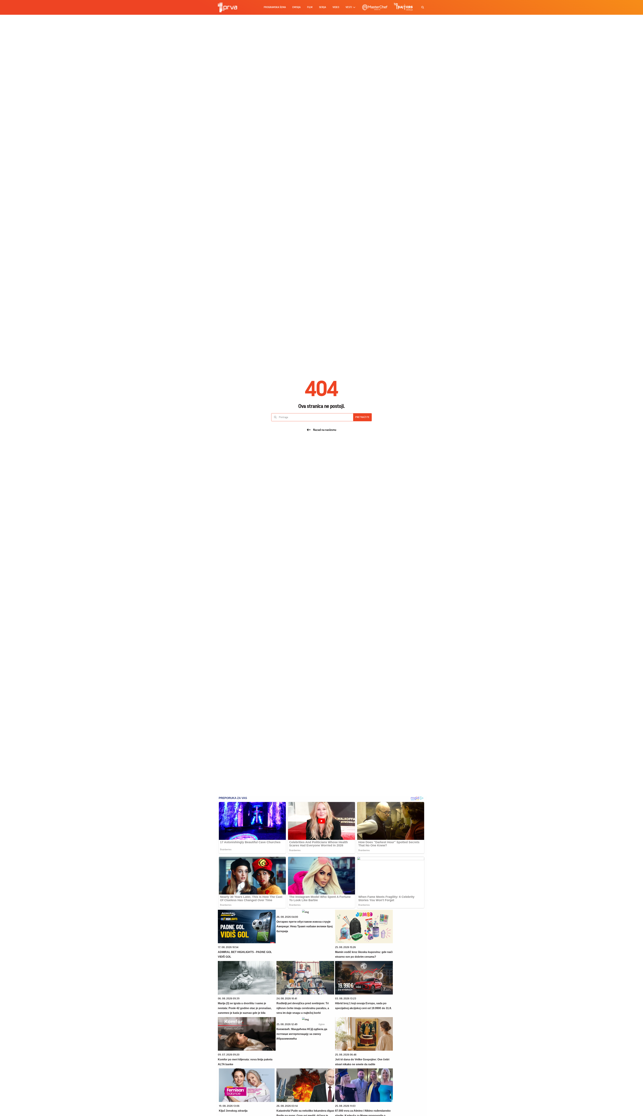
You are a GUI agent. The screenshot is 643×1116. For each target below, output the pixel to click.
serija (322, 7)
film (309, 7)
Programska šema (275, 7)
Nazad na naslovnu (324, 429)
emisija (296, 7)
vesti (349, 7)
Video (336, 7)
